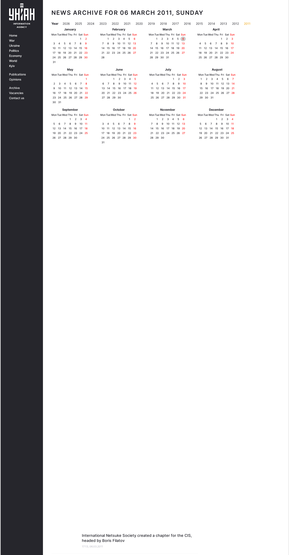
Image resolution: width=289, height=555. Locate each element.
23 (86, 52)
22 (80, 52)
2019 (152, 23)
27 (70, 57)
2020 (140, 23)
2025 (79, 23)
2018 (164, 23)
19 (64, 52)
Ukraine (14, 45)
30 (86, 57)
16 (85, 48)
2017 (176, 23)
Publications (17, 74)
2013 (224, 23)
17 (54, 52)
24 (54, 57)
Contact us (16, 98)
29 (80, 57)
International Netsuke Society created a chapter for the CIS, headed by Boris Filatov (137, 538)
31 (54, 62)
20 (70, 52)
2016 (188, 23)
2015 (200, 23)
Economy (15, 55)
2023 (103, 23)
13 (70, 48)
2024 (91, 23)
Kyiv (12, 66)
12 (64, 48)
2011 (247, 23)
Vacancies (16, 93)
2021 (127, 23)
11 (59, 48)
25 (59, 57)
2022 (116, 23)
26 (64, 57)
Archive (14, 88)
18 (59, 52)
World (13, 61)
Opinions (15, 79)
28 (75, 57)
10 (54, 48)
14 (75, 48)
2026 (67, 23)
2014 (212, 23)
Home (13, 35)
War (12, 40)
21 (75, 52)
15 (80, 48)
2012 (236, 23)
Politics (14, 50)
